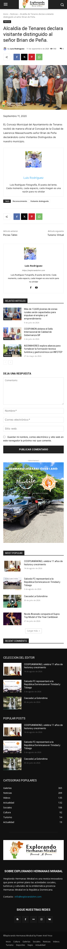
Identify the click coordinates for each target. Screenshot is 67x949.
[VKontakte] (49, 919)
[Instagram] (41, 919)
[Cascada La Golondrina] (12, 601)
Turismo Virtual (55, 235)
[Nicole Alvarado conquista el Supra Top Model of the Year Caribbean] (12, 619)
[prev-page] (5, 362)
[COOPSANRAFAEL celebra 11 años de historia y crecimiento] (12, 566)
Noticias (14, 14)
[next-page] (10, 362)
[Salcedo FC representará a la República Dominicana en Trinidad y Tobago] (12, 583)
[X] (24, 57)
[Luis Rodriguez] (5, 48)
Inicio (5, 14)
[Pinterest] (31, 57)
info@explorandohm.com (28, 896)
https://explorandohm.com (33, 270)
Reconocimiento (20, 201)
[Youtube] (36, 287)
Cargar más (32, 630)
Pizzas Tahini (10, 235)
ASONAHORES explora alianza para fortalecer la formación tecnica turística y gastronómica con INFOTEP (43, 348)
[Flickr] (33, 919)
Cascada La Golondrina (35, 596)
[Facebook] (16, 57)
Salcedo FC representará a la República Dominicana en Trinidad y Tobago (42, 581)
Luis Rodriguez (17, 48)
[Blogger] (17, 919)
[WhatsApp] (39, 57)
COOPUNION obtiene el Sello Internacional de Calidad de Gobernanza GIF (38, 332)
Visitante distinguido (39, 201)
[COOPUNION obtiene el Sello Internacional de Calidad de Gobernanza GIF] (12, 333)
